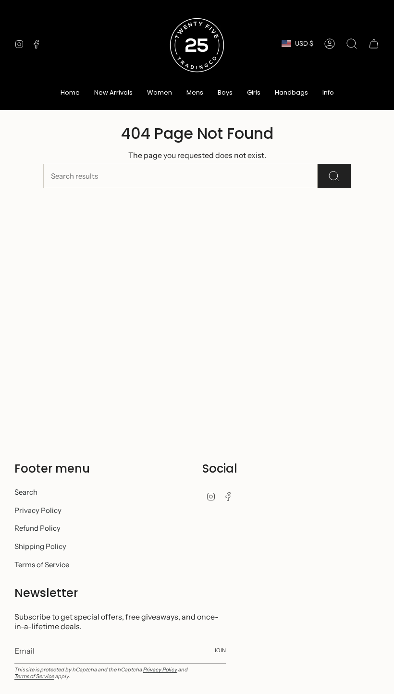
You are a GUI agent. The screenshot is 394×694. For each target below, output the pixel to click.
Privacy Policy (38, 510)
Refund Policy (37, 528)
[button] (159, 93)
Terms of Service (41, 564)
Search (25, 492)
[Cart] (374, 44)
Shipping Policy (40, 546)
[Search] (334, 176)
